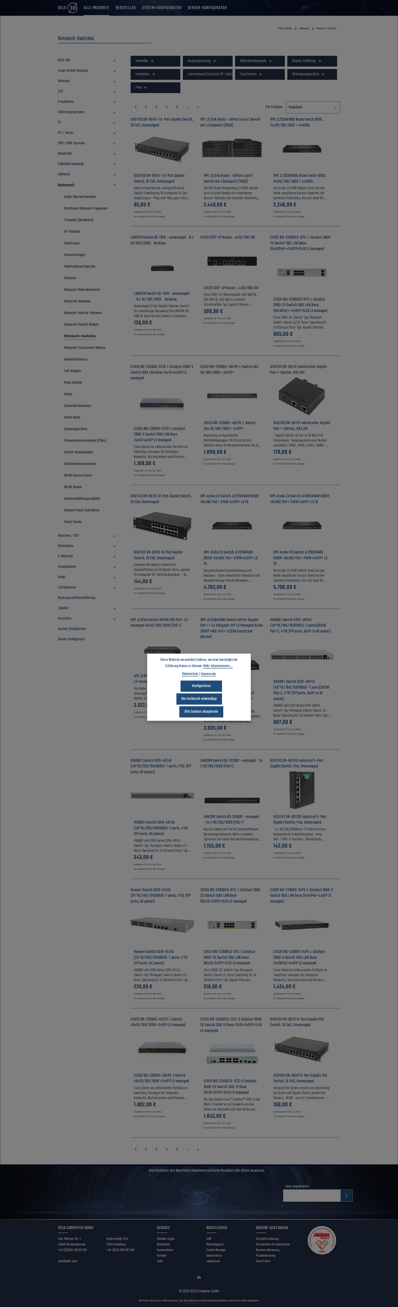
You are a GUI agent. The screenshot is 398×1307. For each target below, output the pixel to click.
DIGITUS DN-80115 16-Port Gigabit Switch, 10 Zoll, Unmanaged (158, 555)
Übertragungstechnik (305, 74)
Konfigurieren (201, 686)
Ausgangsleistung (199, 61)
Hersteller (142, 61)
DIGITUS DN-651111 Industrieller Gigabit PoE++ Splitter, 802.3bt (301, 426)
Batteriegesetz (215, 1244)
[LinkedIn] (199, 1278)
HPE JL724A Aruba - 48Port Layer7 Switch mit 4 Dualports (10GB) (228, 178)
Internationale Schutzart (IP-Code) (210, 74)
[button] (114, 60)
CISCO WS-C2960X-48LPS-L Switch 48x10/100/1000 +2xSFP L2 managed (161, 1078)
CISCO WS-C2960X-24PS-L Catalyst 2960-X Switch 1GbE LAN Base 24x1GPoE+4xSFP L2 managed (299, 957)
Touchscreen (248, 74)
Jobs (160, 1261)
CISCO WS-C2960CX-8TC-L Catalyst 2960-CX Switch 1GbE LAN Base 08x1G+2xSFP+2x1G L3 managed (229, 957)
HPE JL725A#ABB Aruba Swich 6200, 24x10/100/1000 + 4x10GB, (299, 178)
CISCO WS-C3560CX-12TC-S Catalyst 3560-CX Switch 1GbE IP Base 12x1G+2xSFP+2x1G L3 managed (230, 1087)
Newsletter (163, 1244)
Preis (139, 88)
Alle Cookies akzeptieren (201, 712)
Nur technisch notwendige (199, 699)
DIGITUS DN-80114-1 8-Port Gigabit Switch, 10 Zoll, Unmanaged (159, 178)
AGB (208, 1239)
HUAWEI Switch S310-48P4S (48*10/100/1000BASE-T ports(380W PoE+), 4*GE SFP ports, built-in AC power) (301, 690)
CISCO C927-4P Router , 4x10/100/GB (231, 288)
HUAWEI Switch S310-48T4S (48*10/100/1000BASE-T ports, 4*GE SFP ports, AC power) (161, 828)
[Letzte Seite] (198, 107)
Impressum (213, 1261)
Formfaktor (143, 74)
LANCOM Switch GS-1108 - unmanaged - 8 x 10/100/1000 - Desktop (161, 296)
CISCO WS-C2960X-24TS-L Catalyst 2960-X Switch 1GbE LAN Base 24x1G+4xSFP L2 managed (159, 434)
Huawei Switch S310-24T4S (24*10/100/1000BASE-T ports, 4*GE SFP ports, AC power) (161, 957)
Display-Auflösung (304, 61)
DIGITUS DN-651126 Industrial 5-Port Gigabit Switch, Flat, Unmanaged (299, 819)
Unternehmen (165, 1250)
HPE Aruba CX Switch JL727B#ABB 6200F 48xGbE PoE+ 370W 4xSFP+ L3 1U (231, 558)
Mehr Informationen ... (218, 666)
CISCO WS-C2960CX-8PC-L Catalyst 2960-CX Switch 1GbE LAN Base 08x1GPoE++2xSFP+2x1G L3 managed (300, 305)
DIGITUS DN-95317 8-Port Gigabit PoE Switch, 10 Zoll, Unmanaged (300, 1078)
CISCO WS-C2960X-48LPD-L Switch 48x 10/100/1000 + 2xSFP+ (230, 426)
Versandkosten (191, 1301)
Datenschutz (214, 1255)
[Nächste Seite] (187, 107)
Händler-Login (165, 1239)
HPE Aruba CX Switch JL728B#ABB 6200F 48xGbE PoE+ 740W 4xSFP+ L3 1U (300, 558)
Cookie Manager (216, 1250)
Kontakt (161, 1255)
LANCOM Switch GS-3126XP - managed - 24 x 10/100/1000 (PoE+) (231, 819)
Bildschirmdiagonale (253, 61)
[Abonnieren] (346, 1195)
